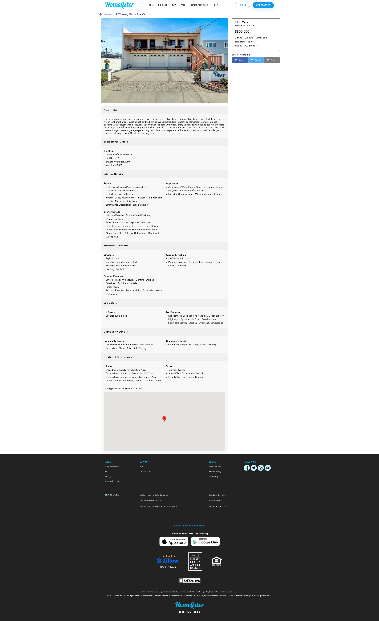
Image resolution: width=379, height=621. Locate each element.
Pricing (162, 5)
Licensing (213, 477)
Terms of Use (215, 467)
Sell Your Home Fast (218, 507)
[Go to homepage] (119, 5)
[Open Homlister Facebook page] (247, 468)
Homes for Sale (112, 481)
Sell (151, 5)
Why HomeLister (112, 467)
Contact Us (145, 472)
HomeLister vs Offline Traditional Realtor (158, 507)
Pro (182, 5)
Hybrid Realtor (215, 501)
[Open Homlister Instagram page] (261, 468)
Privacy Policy (215, 472)
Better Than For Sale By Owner (154, 495)
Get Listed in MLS (217, 495)
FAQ (142, 467)
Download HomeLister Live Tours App (189, 533)
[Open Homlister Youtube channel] (268, 468)
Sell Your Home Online (150, 501)
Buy (174, 5)
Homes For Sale (199, 5)
